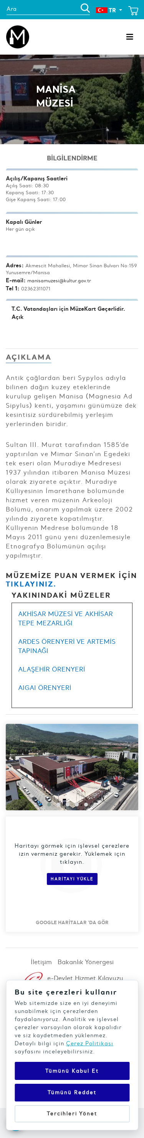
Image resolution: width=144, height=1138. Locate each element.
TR (113, 10)
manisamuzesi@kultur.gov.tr (59, 280)
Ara (12, 8)
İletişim (41, 962)
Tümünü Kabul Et (72, 1071)
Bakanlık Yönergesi (86, 962)
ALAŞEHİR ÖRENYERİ (51, 669)
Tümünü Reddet (72, 1092)
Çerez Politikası (89, 1043)
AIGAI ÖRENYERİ (44, 687)
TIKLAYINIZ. (31, 583)
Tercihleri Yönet (72, 1113)
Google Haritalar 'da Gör (72, 922)
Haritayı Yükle (72, 878)
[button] (49, 804)
